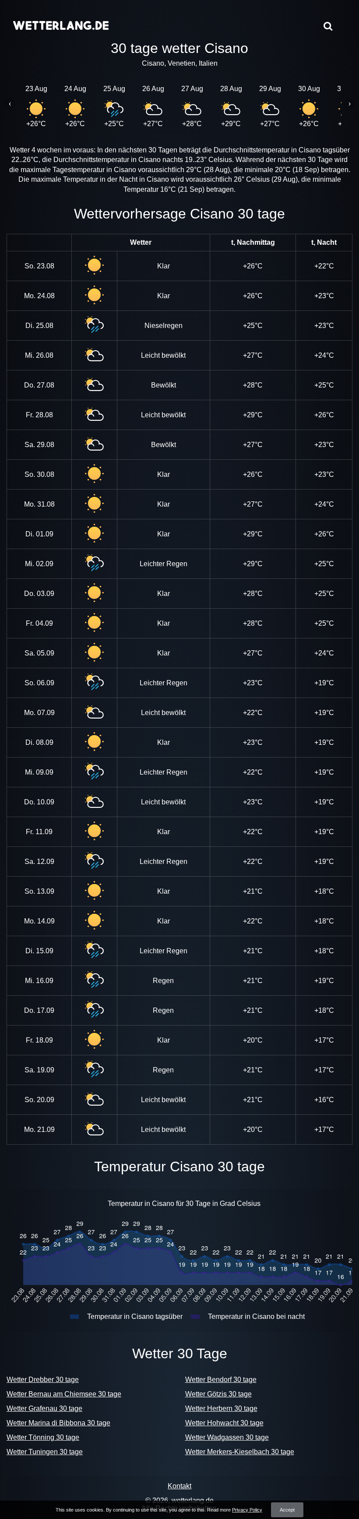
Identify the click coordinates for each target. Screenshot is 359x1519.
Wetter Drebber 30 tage (43, 1379)
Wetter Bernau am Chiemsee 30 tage (64, 1394)
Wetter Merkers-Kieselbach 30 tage (239, 1452)
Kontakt (179, 1486)
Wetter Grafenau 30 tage (44, 1408)
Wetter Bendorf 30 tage (221, 1379)
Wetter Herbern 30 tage (221, 1408)
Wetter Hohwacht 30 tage (224, 1423)
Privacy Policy (247, 1509)
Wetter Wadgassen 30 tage (227, 1437)
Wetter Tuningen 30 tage (45, 1452)
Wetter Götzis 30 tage (218, 1394)
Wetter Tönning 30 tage (43, 1437)
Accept (287, 1509)
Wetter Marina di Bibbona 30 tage (58, 1423)
